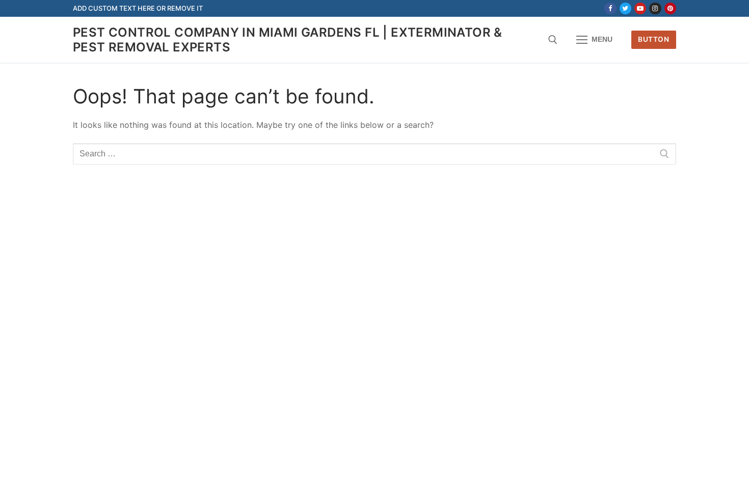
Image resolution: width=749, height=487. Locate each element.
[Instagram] (655, 8)
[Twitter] (625, 8)
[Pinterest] (670, 8)
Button (653, 39)
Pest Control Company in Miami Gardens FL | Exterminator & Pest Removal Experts (287, 40)
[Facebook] (610, 8)
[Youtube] (640, 8)
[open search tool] (552, 39)
